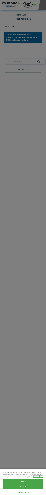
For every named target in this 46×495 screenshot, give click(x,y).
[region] (23, 482)
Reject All (23, 487)
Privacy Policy (38, 477)
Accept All (23, 481)
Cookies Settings (23, 492)
